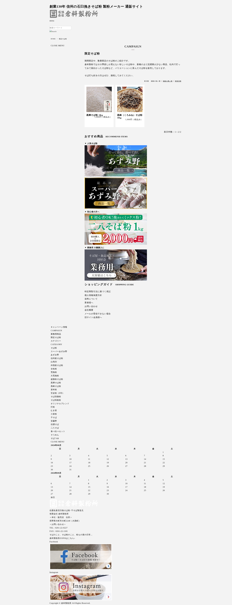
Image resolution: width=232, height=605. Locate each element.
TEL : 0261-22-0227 (59, 528)
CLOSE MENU (58, 46)
